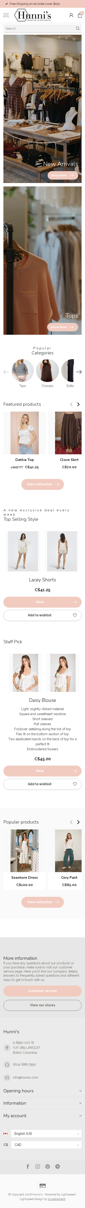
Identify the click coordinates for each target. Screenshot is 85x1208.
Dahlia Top (24, 460)
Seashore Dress (24, 878)
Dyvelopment (57, 1199)
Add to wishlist (39, 615)
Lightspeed (68, 1194)
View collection (39, 484)
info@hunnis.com (25, 1077)
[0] (80, 15)
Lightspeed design (31, 1199)
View (40, 602)
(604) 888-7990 (24, 1064)
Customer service (42, 991)
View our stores (42, 1005)
